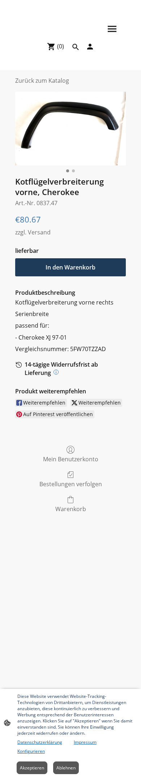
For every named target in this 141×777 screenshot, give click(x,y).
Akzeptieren (32, 768)
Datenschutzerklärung (39, 742)
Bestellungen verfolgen (70, 484)
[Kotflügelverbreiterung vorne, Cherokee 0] (70, 128)
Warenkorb (70, 509)
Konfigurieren (31, 751)
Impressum (85, 742)
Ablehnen (66, 768)
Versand (39, 232)
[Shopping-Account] (90, 46)
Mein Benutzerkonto (70, 459)
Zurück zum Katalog (42, 81)
